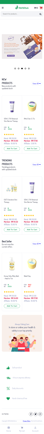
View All (36, 83)
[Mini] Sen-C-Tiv (29, 119)
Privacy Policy (26, 421)
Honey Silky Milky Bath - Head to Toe (11, 277)
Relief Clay (27, 276)
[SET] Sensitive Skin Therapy (10, 201)
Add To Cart (12, 149)
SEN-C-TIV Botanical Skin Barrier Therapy (11, 120)
